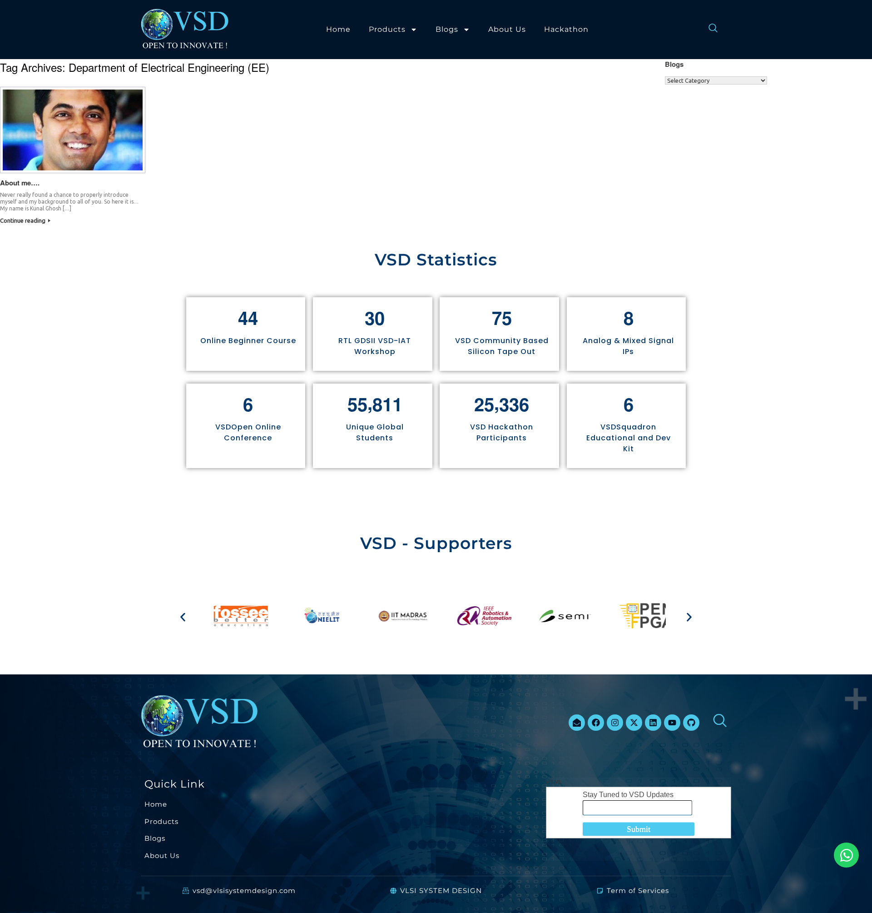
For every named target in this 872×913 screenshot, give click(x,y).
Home (338, 29)
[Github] (691, 722)
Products (387, 29)
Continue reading (23, 220)
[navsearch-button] (708, 29)
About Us (507, 29)
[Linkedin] (653, 722)
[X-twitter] (634, 722)
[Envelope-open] (577, 722)
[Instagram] (615, 722)
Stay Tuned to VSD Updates (628, 794)
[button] (182, 617)
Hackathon (566, 29)
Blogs (447, 29)
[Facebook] (596, 722)
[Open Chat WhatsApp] (846, 855)
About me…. (20, 183)
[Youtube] (672, 722)
